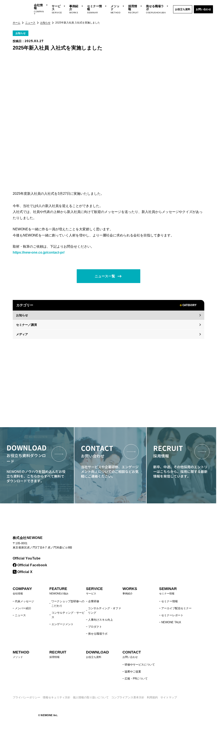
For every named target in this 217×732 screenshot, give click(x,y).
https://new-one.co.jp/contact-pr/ (38, 252)
